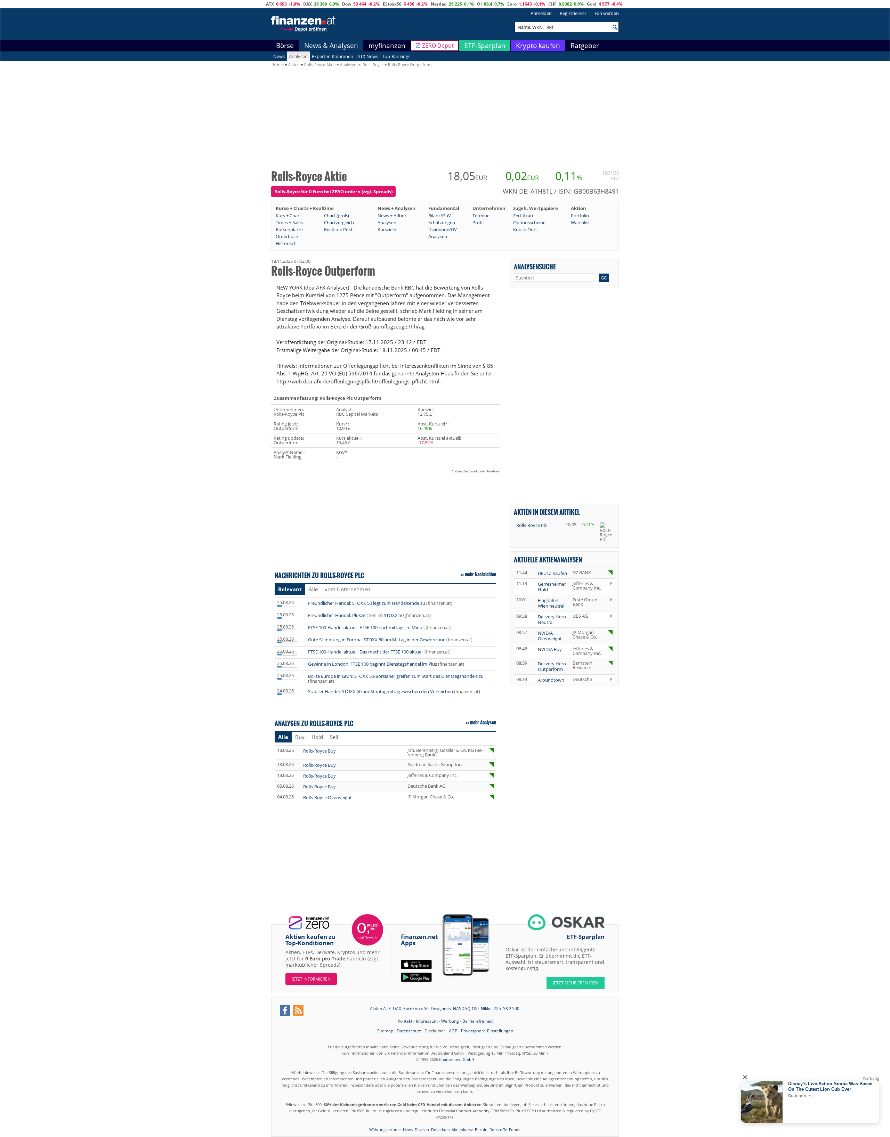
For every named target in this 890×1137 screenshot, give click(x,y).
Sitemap (385, 1031)
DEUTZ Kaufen (552, 573)
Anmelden (541, 13)
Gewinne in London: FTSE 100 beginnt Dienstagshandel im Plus (372, 664)
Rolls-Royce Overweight (327, 797)
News (279, 56)
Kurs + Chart (288, 215)
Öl (479, 4)
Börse (285, 45)
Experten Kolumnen (332, 56)
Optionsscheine (529, 222)
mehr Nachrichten (480, 574)
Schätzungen (441, 222)
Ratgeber (585, 45)
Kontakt (405, 1021)
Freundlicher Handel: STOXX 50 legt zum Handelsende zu (366, 603)
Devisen (422, 1129)
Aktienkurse (462, 1129)
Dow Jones (441, 1009)
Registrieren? (573, 13)
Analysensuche (535, 266)
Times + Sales (289, 222)
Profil (478, 222)
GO (604, 278)
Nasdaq (439, 4)
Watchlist (580, 222)
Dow (346, 4)
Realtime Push (339, 229)
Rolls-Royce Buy (319, 751)
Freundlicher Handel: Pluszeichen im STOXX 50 (356, 615)
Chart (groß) (336, 215)
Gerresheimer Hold (552, 587)
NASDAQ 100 (466, 1009)
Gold (592, 4)
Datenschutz (409, 1031)
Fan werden (606, 13)
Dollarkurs (440, 1129)
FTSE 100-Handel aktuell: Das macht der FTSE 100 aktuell (365, 652)
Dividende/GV (442, 229)
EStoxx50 (392, 4)
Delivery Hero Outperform (552, 666)
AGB (453, 1031)
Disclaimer (434, 1031)
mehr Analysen (483, 722)
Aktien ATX (380, 1009)
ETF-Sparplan (484, 45)
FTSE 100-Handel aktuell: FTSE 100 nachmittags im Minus (366, 627)
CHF (552, 4)
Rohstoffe (498, 1129)
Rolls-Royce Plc (531, 525)
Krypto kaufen (538, 45)
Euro (512, 4)
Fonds (514, 1129)
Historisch (286, 243)
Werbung (450, 1021)
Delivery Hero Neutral (552, 619)
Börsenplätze (289, 229)
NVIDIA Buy (550, 649)
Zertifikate (523, 215)
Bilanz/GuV (439, 215)
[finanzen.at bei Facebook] (285, 1010)
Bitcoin (481, 1129)
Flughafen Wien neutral (551, 603)
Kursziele (387, 229)
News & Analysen (331, 45)
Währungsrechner (385, 1129)
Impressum (427, 1021)
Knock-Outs (525, 229)
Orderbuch (287, 236)
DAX (307, 4)
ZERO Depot (438, 45)
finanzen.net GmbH (456, 1059)
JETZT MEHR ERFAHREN (575, 983)
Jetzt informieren (311, 979)
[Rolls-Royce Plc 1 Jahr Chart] (606, 532)
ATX (270, 4)
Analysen (298, 56)
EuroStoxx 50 (416, 1009)
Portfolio (580, 215)
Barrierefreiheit (477, 1021)
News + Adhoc (392, 215)
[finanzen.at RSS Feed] (298, 1010)
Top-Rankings (396, 56)
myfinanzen (387, 45)
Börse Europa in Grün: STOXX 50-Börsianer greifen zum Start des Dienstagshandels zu (396, 676)
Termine (481, 215)
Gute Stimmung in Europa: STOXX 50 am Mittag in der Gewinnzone (376, 639)
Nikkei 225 (491, 1009)
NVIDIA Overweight (550, 636)
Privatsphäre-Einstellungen (487, 1031)
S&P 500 (511, 1009)
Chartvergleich (339, 222)
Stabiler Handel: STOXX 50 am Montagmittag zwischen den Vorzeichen (380, 691)
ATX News (367, 56)
